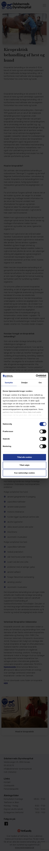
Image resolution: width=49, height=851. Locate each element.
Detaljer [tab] (24, 383)
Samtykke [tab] (9, 383)
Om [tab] (40, 383)
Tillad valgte (24, 465)
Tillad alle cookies (24, 457)
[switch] (42, 431)
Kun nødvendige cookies (24, 473)
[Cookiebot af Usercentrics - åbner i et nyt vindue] (35, 376)
